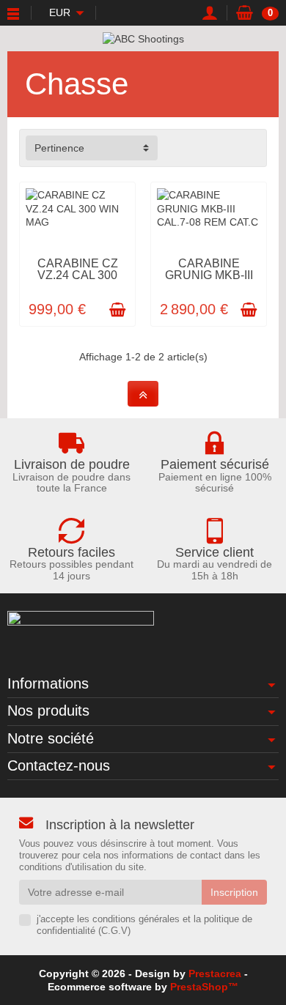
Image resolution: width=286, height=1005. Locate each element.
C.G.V (114, 931)
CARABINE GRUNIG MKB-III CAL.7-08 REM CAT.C (209, 281)
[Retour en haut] (143, 394)
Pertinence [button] (59, 148)
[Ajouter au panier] (117, 310)
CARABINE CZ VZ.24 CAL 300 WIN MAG (77, 275)
